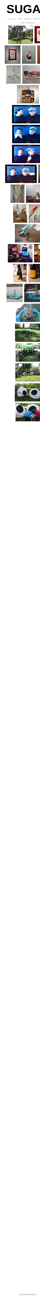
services (19, 19)
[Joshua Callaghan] (20, 273)
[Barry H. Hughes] (12, 54)
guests (22, 23)
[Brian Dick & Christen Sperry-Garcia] (28, 94)
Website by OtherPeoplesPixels (28, 1294)
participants (28, 19)
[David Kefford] (29, 54)
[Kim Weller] (20, 213)
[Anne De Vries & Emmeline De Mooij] (18, 193)
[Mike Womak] (13, 74)
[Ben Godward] (15, 293)
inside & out (11, 19)
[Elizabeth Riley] (20, 253)
